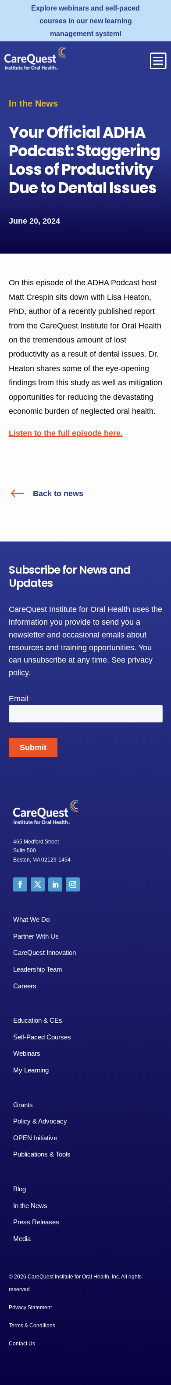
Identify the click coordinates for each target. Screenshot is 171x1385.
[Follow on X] (38, 884)
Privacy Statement (30, 1307)
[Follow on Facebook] (20, 884)
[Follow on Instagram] (73, 884)
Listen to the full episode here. (66, 433)
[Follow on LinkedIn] (55, 884)
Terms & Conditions (32, 1325)
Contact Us (22, 1344)
